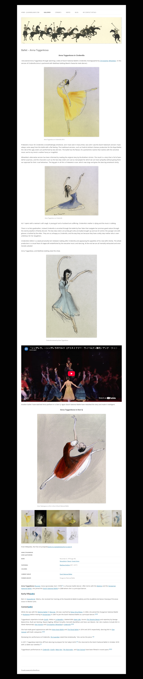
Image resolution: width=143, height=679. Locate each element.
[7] (41, 644)
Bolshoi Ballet (42, 612)
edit (32, 593)
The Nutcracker (68, 650)
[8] (110, 649)
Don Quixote (39, 625)
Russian (37, 586)
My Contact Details (89, 12)
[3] (97, 614)
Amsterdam (47, 614)
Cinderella (67, 625)
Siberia (69, 561)
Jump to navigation (54, 547)
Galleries (47, 12)
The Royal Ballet (73, 630)
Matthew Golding (65, 565)
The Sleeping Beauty (93, 619)
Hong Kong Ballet (58, 630)
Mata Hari (58, 650)
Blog (76, 12)
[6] (77, 641)
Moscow (52, 612)
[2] (95, 614)
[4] (73, 624)
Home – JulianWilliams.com (30, 12)
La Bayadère (59, 619)
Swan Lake (77, 619)
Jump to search (66, 547)
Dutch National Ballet (66, 574)
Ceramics (58, 12)
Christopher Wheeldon (108, 61)
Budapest (26, 614)
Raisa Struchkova (76, 612)
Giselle (46, 619)
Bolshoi (99, 586)
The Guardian (54, 637)
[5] (44, 631)
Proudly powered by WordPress (30, 670)
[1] (62, 585)
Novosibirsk (63, 561)
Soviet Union (75, 561)
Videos (68, 12)
